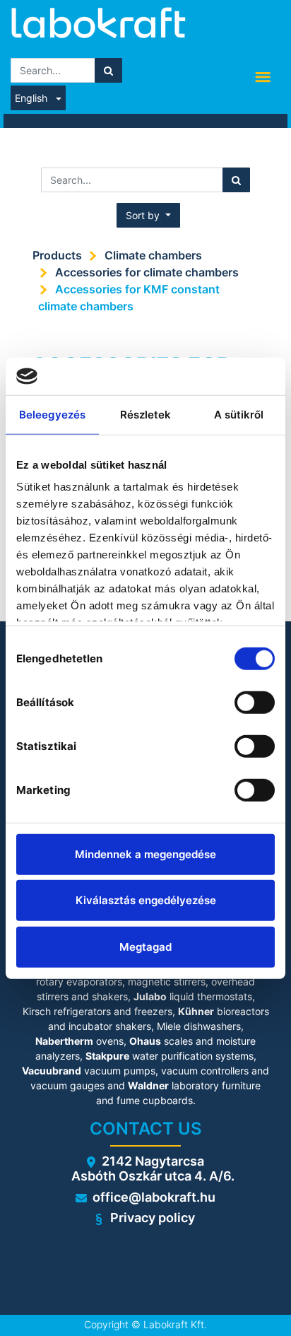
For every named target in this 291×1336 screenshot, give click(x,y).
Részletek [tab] (146, 414)
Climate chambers (153, 255)
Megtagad (145, 946)
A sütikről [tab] (239, 414)
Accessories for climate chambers (147, 272)
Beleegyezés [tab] (52, 414)
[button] (148, 215)
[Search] (108, 70)
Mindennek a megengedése (145, 853)
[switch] (254, 702)
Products (57, 255)
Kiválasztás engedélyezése (146, 900)
